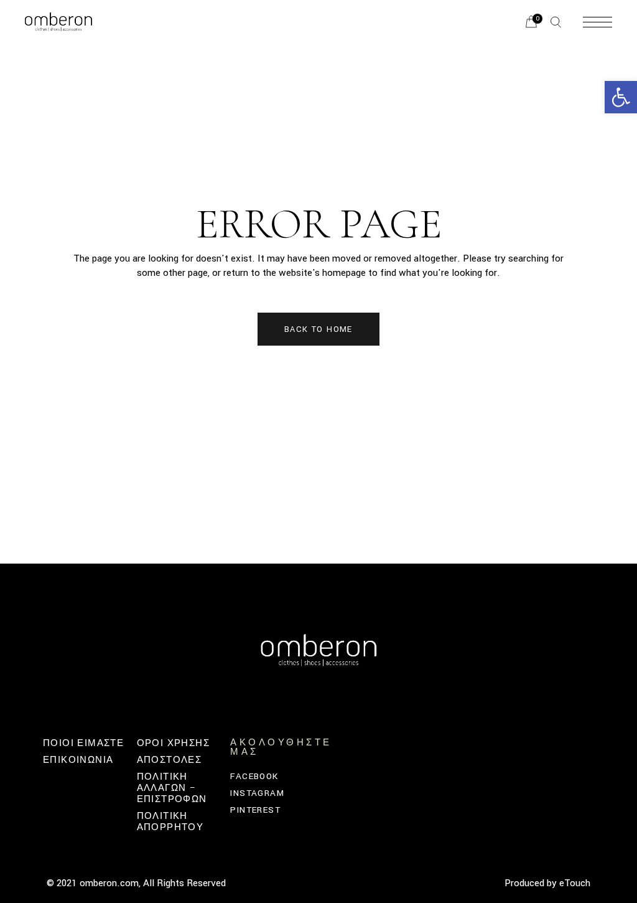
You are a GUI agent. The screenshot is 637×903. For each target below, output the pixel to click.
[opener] (556, 22)
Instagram (257, 793)
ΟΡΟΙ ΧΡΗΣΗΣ (173, 743)
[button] (621, 97)
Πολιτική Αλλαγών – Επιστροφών (172, 788)
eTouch (574, 883)
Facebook (254, 776)
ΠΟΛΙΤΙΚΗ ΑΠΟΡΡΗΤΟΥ (170, 821)
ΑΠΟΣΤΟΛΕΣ (169, 760)
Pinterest (255, 810)
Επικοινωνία (78, 760)
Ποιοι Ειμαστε (83, 743)
